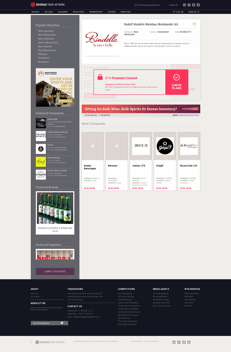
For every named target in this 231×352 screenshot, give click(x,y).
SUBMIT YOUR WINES (55, 271)
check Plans (176, 86)
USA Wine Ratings (125, 293)
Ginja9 (159, 165)
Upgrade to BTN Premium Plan (120, 84)
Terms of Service (152, 341)
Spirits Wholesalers (48, 42)
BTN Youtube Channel (162, 306)
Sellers (49, 12)
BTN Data (188, 306)
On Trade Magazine (161, 293)
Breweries (43, 62)
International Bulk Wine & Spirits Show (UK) (85, 297)
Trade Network (48, 4)
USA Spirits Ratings (126, 297)
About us (34, 293)
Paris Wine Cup (124, 318)
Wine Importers (46, 31)
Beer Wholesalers (47, 50)
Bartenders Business (161, 303)
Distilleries (44, 58)
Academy (63, 12)
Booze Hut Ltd (188, 165)
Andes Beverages (90, 167)
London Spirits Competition (129, 306)
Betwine (112, 165)
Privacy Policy (137, 341)
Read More (89, 188)
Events (112, 12)
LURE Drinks (52, 119)
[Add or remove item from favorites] (194, 24)
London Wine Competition (128, 303)
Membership (96, 12)
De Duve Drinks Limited (57, 171)
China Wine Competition (127, 321)
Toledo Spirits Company (57, 132)
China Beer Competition (127, 324)
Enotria (50, 145)
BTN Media (189, 303)
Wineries (42, 54)
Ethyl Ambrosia (53, 158)
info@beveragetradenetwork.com (86, 317)
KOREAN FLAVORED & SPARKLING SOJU (55, 230)
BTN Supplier (190, 300)
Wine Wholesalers (47, 35)
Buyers (35, 12)
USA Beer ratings (125, 300)
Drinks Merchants (160, 297)
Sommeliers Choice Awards (129, 312)
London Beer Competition (128, 309)
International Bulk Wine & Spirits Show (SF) (85, 293)
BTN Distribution (191, 293)
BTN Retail (189, 297)
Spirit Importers (46, 38)
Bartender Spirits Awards (128, 315)
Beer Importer (45, 46)
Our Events (35, 297)
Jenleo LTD (138, 165)
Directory (78, 12)
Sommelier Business (161, 300)
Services (125, 12)
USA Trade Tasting (75, 300)
